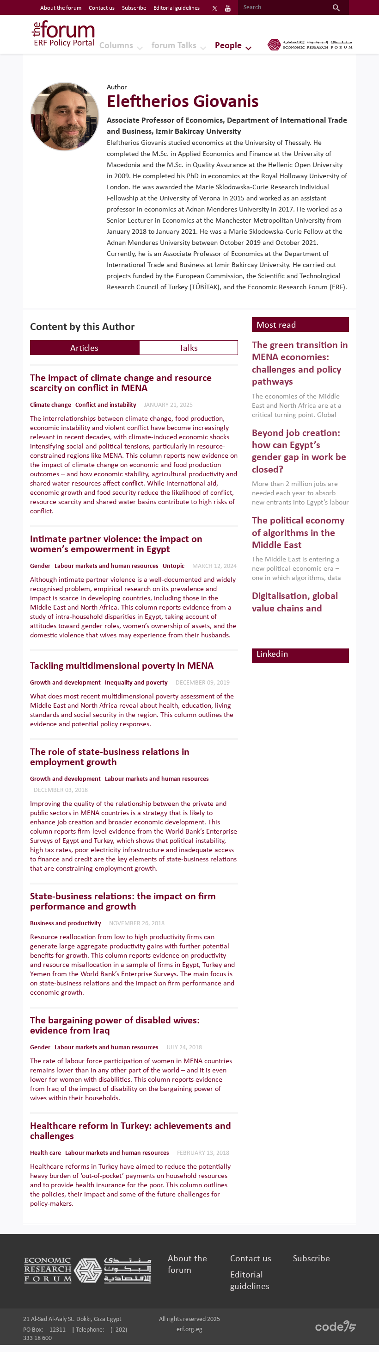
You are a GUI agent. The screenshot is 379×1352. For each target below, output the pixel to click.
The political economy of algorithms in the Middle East (298, 533)
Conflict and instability (105, 405)
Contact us (102, 8)
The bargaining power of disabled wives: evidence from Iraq (115, 1026)
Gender (40, 566)
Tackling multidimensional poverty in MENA (122, 666)
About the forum (60, 8)
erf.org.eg (189, 1329)
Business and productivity (65, 923)
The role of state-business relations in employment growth (110, 758)
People (228, 45)
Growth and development (65, 682)
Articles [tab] (84, 348)
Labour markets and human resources (107, 566)
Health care (45, 1153)
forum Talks (174, 45)
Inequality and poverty (136, 682)
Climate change (50, 405)
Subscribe (134, 8)
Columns (116, 45)
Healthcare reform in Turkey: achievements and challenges (130, 1131)
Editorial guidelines (176, 8)
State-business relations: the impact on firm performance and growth (123, 902)
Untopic (173, 566)
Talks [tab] (188, 348)
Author (117, 87)
